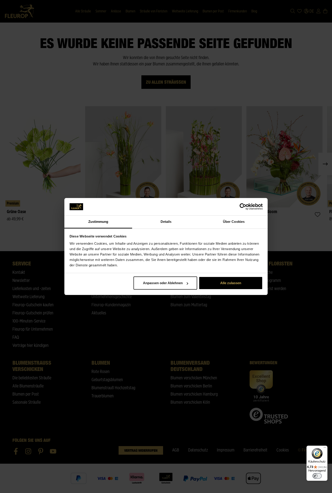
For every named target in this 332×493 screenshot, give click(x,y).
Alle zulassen (230, 283)
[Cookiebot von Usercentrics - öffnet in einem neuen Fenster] (243, 206)
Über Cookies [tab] (234, 221)
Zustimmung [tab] (98, 221)
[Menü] (324, 448)
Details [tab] (166, 221)
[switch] (317, 476)
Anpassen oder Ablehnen (163, 283)
